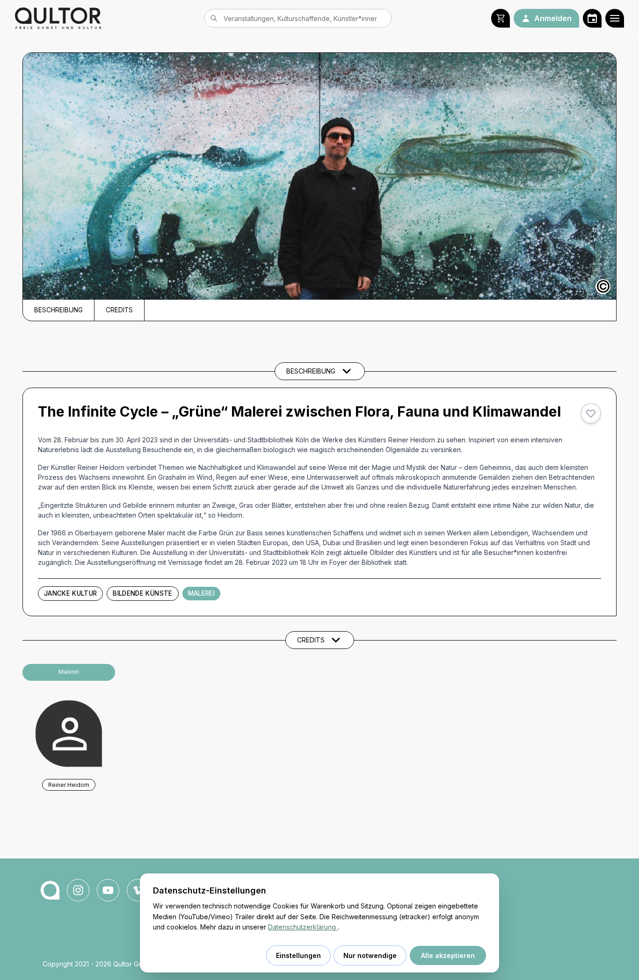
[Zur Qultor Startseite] (58, 18)
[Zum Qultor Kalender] (592, 18)
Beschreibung (58, 310)
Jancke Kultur (70, 593)
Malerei (201, 593)
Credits (119, 310)
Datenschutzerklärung (303, 927)
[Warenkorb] (500, 18)
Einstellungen (298, 955)
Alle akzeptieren (448, 955)
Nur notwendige (370, 955)
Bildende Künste (142, 593)
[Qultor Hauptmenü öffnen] (614, 18)
